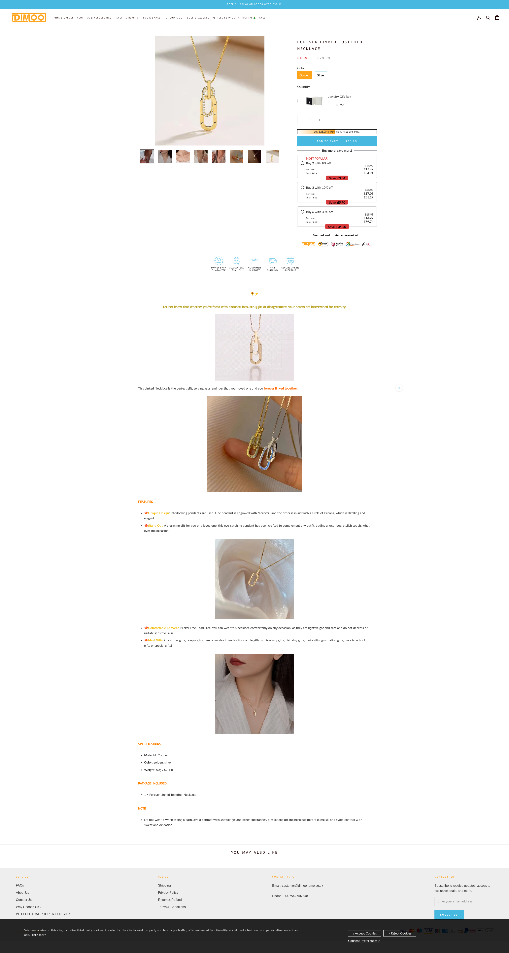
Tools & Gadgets (197, 18)
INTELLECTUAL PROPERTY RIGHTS (43, 914)
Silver (321, 75)
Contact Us (24, 899)
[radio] (337, 168)
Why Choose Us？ (29, 907)
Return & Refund (170, 899)
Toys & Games (151, 18)
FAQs (20, 885)
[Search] (488, 17)
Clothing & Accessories (94, 18)
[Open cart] (497, 17)
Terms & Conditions (172, 907)
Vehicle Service (224, 18)
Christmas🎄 (247, 18)
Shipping (164, 885)
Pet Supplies (173, 18)
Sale (262, 18)
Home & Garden (63, 18)
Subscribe (449, 915)
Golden (304, 75)
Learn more (38, 934)
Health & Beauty (126, 18)
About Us (22, 892)
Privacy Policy (168, 892)
